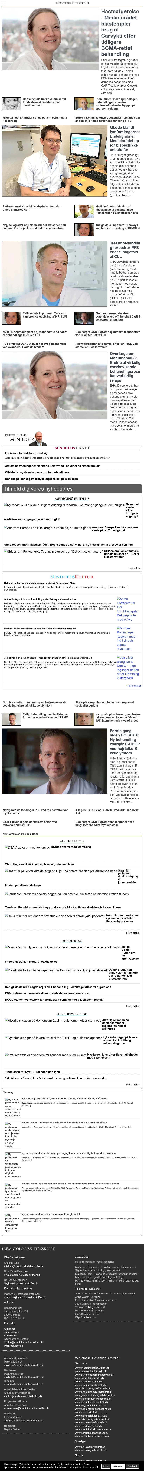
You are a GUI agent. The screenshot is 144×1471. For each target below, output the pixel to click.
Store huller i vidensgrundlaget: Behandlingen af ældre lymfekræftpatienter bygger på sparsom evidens (117, 103)
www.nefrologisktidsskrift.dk (91, 1415)
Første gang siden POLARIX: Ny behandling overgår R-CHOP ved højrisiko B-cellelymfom (125, 742)
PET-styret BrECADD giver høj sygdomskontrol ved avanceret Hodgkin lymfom (34, 345)
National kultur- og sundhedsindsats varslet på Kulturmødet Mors (39, 582)
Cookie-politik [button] (74, 1467)
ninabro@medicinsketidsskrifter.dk (24, 1384)
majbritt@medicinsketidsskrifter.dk (24, 1377)
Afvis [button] (105, 1466)
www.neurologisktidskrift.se (90, 1450)
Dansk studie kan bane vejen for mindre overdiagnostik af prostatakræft (123, 974)
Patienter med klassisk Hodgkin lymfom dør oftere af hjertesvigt (32, 207)
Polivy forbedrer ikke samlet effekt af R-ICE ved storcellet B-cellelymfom (106, 345)
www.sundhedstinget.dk (88, 1426)
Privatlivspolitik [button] (91, 1467)
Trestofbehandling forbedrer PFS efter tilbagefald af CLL (125, 249)
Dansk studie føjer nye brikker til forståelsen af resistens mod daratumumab (44, 102)
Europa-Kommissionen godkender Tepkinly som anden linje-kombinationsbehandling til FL (107, 119)
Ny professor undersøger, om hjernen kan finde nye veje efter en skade (64, 1122)
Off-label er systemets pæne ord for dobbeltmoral (37, 472)
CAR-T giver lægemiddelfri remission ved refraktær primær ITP (30, 823)
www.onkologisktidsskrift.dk (91, 1371)
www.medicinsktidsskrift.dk (90, 1385)
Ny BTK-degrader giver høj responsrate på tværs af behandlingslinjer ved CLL (35, 333)
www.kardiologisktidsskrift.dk (91, 1402)
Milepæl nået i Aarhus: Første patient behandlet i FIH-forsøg (35, 119)
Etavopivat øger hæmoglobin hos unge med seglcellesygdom (104, 703)
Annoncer (9, 1328)
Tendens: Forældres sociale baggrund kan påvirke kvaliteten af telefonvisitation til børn (63, 907)
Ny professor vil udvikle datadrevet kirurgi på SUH (51, 1214)
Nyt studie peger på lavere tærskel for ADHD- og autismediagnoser (120, 1040)
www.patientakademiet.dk (89, 1378)
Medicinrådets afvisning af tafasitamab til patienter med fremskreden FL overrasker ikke (117, 209)
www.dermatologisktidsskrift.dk (92, 1388)
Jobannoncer (11, 1332)
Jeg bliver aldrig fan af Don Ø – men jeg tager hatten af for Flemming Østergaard (48, 657)
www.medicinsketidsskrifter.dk (92, 1368)
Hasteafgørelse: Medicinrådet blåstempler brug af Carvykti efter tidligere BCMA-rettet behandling (120, 32)
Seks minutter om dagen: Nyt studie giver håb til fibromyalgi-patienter (122, 918)
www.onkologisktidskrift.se (90, 1446)
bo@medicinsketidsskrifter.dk (21, 1283)
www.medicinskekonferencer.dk (93, 1429)
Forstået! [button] (132, 1466)
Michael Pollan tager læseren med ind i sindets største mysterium (40, 628)
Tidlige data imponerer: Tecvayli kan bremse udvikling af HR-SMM (118, 226)
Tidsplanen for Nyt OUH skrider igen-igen (32, 1072)
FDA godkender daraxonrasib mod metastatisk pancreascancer (47, 993)
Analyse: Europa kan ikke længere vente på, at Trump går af (115, 528)
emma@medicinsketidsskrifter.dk (23, 1420)
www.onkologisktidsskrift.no (91, 1460)
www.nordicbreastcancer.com (92, 1436)
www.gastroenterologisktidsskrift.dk (95, 1395)
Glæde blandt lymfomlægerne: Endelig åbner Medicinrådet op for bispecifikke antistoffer (125, 138)
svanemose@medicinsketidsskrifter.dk (26, 1408)
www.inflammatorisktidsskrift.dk (93, 1398)
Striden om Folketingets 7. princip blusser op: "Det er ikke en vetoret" (121, 554)
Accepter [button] (118, 1466)
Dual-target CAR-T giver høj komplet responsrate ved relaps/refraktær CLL (107, 333)
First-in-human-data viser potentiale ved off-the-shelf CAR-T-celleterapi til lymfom (118, 316)
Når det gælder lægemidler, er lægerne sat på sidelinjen (41, 479)
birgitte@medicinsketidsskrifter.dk (23, 1342)
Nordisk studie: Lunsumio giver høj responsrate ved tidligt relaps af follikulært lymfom (34, 703)
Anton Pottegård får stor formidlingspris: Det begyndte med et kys (40, 599)
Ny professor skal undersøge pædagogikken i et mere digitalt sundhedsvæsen (69, 1153)
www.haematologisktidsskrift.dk (93, 1408)
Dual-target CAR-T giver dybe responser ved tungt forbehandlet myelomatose (104, 823)
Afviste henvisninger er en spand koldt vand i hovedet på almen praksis (52, 466)
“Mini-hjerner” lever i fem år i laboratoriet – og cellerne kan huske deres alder (56, 1078)
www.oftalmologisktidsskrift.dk (92, 1419)
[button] (3, 3)
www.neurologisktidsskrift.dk (91, 1422)
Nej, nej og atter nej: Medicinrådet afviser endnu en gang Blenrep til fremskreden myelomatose (34, 226)
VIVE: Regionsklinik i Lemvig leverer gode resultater (39, 864)
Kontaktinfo (10, 1335)
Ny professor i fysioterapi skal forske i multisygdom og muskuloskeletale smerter (70, 1183)
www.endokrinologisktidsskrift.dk (93, 1392)
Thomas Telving (84, 1307)
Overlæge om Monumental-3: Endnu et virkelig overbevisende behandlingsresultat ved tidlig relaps (125, 367)
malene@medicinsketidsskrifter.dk (24, 1365)
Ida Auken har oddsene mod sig (26, 453)
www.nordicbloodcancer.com (91, 1432)
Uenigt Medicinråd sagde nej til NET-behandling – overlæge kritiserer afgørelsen (58, 987)
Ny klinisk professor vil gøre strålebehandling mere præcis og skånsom (64, 1098)
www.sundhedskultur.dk (88, 1381)
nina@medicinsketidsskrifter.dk (22, 1274)
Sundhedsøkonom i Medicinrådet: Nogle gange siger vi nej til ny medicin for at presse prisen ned (68, 544)
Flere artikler (135, 568)
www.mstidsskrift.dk (86, 1412)
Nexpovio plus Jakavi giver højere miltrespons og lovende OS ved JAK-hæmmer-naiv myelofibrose (118, 717)
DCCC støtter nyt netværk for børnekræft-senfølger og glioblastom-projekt (54, 999)
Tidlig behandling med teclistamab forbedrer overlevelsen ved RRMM (45, 715)
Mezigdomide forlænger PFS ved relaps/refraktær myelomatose (35, 811)
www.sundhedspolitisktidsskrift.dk (94, 1374)
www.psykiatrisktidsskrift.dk (91, 1405)
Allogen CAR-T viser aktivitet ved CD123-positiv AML (107, 811)
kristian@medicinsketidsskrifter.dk (23, 1266)
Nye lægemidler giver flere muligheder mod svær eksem (112, 1055)
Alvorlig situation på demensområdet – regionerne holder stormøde (115, 1024)
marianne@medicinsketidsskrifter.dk (25, 1297)
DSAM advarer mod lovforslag (71, 847)
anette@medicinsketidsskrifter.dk (23, 1396)
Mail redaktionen (13, 1345)
